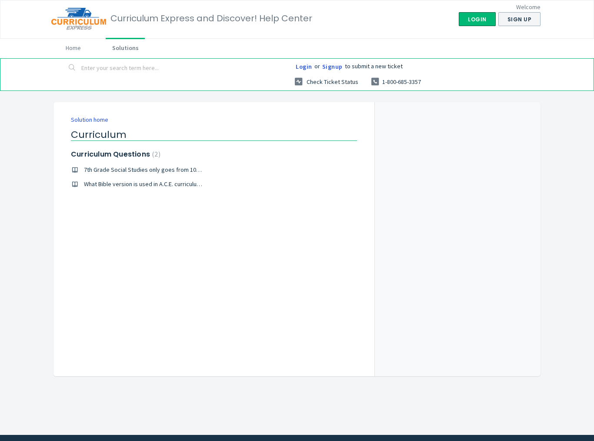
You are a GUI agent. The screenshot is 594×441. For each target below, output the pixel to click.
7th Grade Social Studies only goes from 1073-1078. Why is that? (167, 170)
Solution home (89, 120)
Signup (332, 66)
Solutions (125, 48)
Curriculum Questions (114, 154)
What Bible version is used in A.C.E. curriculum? (144, 184)
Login (304, 66)
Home (73, 48)
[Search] (72, 68)
